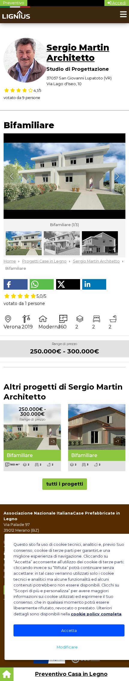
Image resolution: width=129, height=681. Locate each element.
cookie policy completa (96, 614)
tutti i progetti (64, 484)
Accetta (69, 630)
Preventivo (13, 3)
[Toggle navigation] (123, 14)
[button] (16, 284)
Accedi (118, 3)
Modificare (67, 647)
